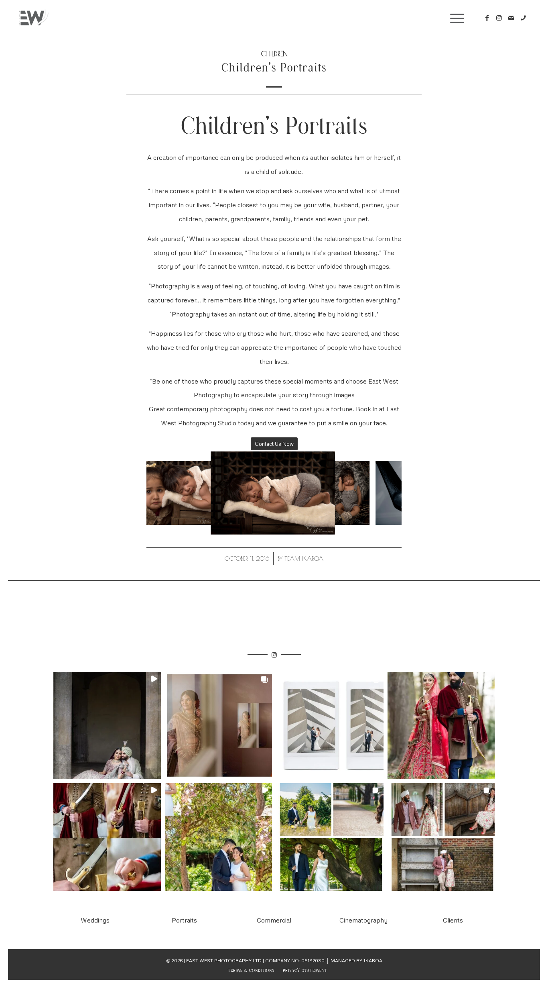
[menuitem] (251, 970)
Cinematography (363, 920)
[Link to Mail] (511, 18)
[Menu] (454, 18)
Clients (453, 920)
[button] (107, 726)
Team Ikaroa (303, 558)
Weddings (95, 920)
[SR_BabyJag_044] (323, 523)
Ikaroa (372, 960)
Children (274, 53)
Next (383, 493)
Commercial (274, 920)
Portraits (184, 920)
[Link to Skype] (523, 18)
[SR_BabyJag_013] (360, 516)
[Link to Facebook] (487, 18)
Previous (164, 493)
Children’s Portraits (274, 68)
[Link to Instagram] (499, 18)
